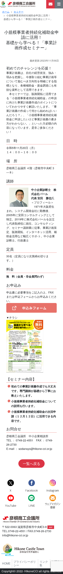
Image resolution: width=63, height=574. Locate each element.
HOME (6, 563)
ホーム (5, 11)
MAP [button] (50, 527)
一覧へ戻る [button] (31, 463)
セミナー (18, 11)
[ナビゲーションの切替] (59, 4)
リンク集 (44, 563)
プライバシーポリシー (24, 563)
